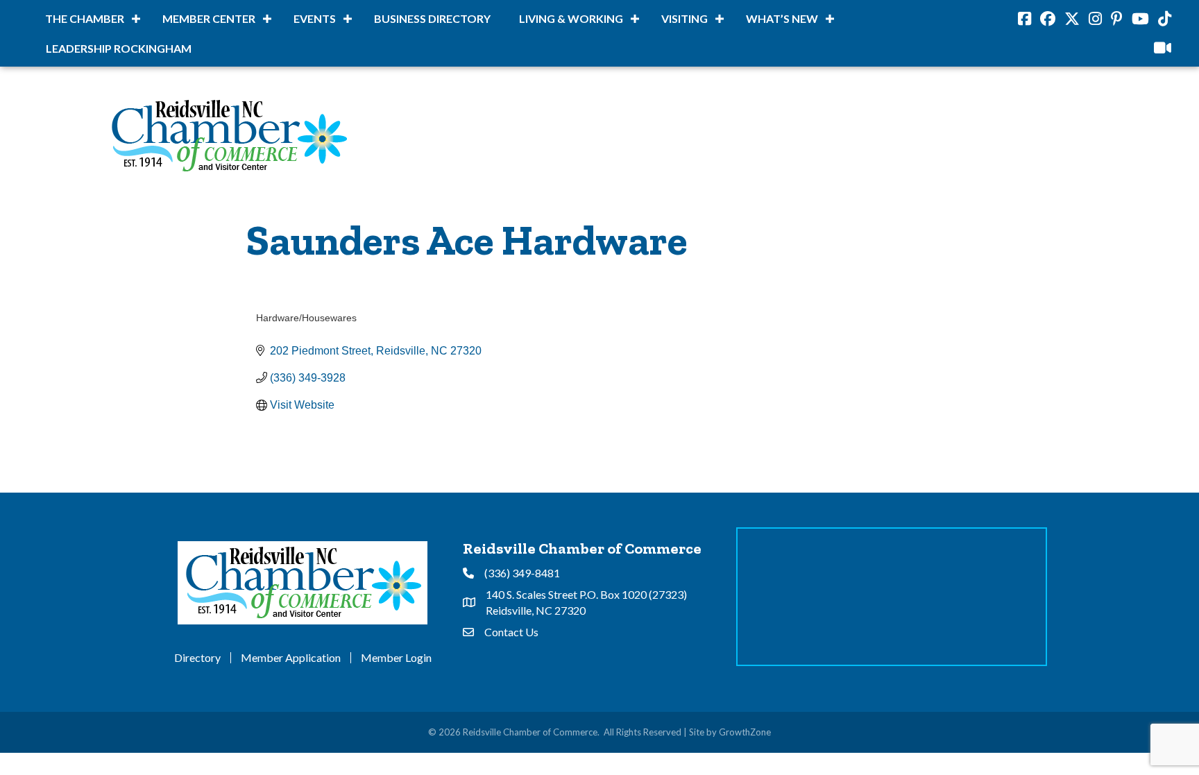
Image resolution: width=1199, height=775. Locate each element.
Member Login (396, 657)
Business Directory (432, 18)
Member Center (208, 18)
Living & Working (571, 18)
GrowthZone (745, 732)
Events (315, 18)
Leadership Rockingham (119, 48)
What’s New (782, 18)
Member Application (291, 657)
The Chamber (84, 18)
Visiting (684, 18)
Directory (197, 657)
